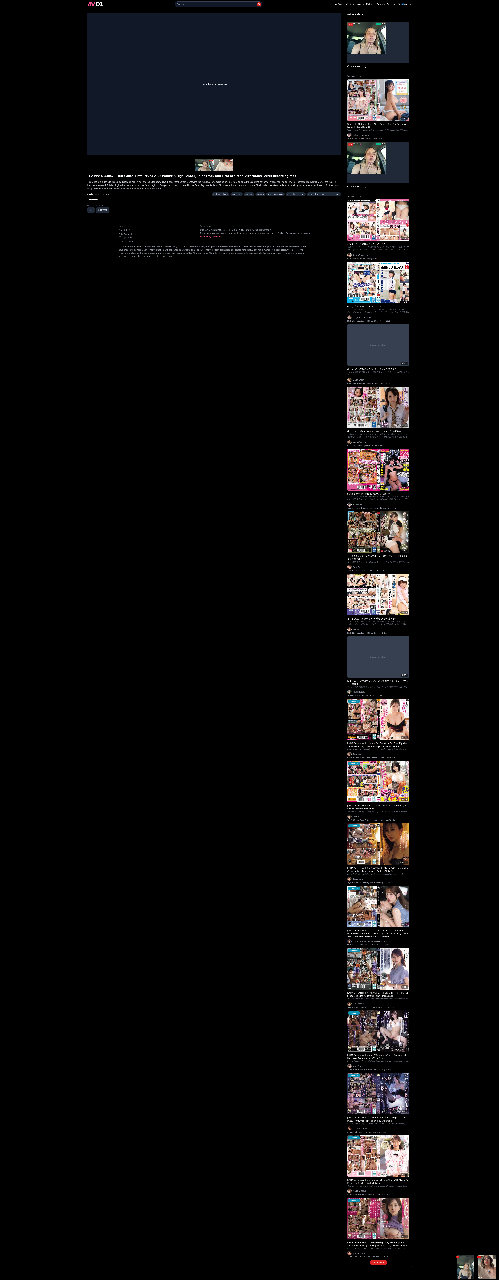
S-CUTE (359, 139)
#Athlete (249, 194)
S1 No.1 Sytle (360, 571)
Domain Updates (127, 241)
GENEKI (360, 446)
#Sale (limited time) (295, 194)
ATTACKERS (362, 883)
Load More (378, 1262)
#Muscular (236, 194)
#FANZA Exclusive (275, 194)
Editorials (391, 4)
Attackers (362, 1194)
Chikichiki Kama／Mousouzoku (367, 508)
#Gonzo (260, 194)
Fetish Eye (360, 259)
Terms (122, 225)
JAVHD (348, 4)
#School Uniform (220, 194)
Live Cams (338, 4)
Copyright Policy (126, 230)
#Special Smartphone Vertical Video (323, 194)
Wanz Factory (365, 758)
